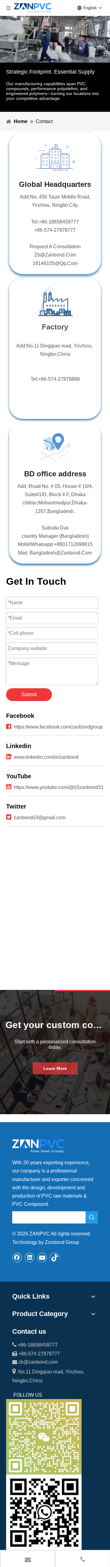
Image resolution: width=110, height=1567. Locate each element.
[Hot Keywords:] (92, 1217)
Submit (29, 694)
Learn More (55, 1068)
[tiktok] (55, 1257)
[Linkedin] (30, 1257)
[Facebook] (17, 1257)
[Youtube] (42, 1257)
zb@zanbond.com (38, 1362)
